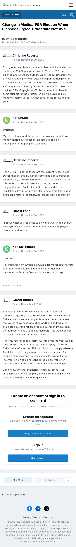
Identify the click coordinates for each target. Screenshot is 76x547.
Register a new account (38, 433)
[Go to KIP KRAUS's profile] (6, 120)
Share (19, 479)
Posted (28, 59)
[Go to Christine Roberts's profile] (6, 57)
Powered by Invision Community (38, 541)
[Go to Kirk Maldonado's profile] (6, 249)
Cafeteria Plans (37, 42)
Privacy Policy (31, 517)
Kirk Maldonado (24, 247)
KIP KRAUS (20, 118)
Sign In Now (38, 458)
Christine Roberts (17, 38)
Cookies (48, 517)
